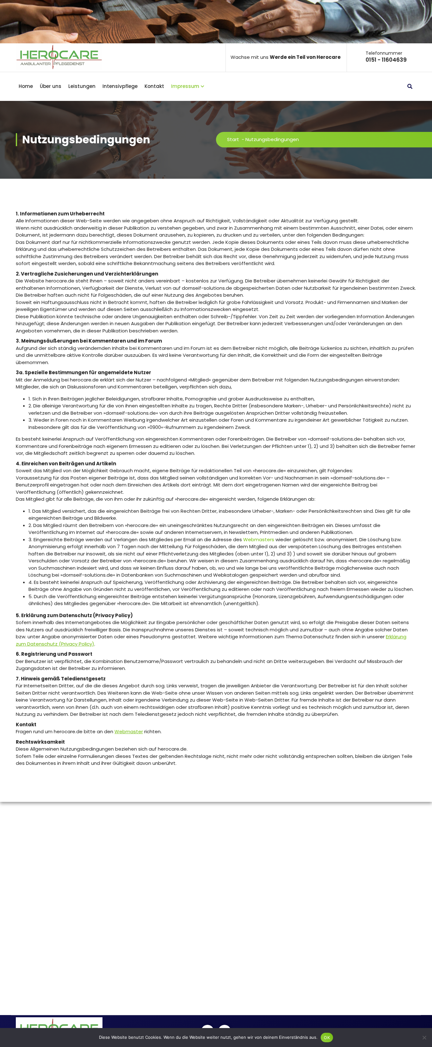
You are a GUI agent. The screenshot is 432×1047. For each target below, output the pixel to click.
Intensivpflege (120, 86)
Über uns (50, 86)
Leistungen (82, 86)
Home (26, 86)
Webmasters (258, 539)
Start (233, 139)
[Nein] (424, 1037)
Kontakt (154, 86)
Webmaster (128, 731)
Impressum (185, 86)
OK (327, 1037)
